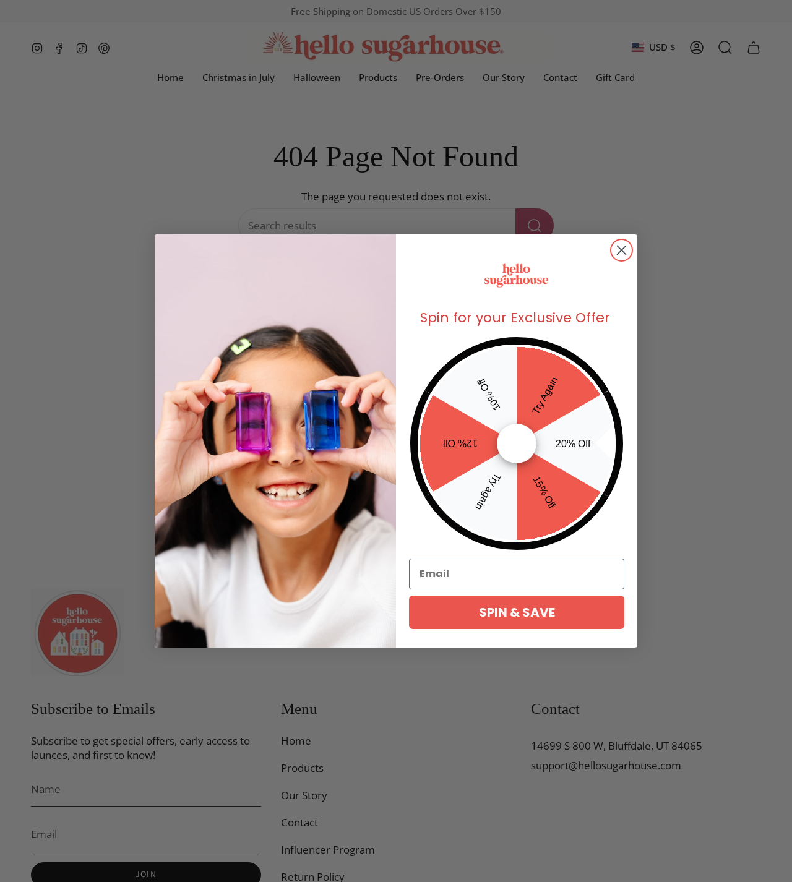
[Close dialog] (621, 250)
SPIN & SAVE (517, 612)
